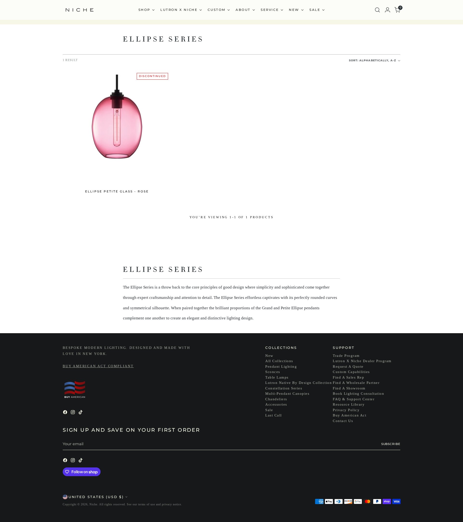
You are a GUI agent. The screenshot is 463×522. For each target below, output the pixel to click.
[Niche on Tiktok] (81, 413)
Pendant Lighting (281, 366)
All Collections (279, 361)
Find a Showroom (349, 388)
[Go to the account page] (387, 10)
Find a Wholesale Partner (356, 383)
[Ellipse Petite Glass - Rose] (117, 126)
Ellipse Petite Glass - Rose (117, 191)
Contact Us (343, 421)
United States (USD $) (96, 497)
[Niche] (79, 10)
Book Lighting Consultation (358, 393)
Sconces (272, 372)
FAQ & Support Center (353, 399)
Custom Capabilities (351, 372)
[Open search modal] (377, 10)
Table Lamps (277, 377)
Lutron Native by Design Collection (298, 383)
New (269, 356)
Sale (269, 410)
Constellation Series (283, 388)
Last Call (273, 415)
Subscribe (390, 444)
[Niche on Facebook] (65, 413)
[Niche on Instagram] (73, 413)
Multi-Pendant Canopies (287, 393)
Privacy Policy (346, 410)
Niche (93, 504)
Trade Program (346, 356)
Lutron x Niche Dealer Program (362, 361)
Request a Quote (348, 366)
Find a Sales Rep (348, 377)
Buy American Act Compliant (98, 366)
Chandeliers (276, 399)
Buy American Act (349, 415)
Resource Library (349, 404)
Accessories (276, 404)
